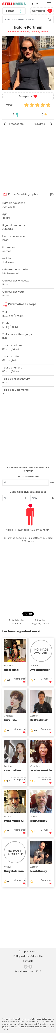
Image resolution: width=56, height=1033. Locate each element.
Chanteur (9, 715)
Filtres (10, 11)
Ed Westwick (39, 720)
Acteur (34, 715)
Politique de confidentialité (28, 956)
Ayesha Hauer (40, 670)
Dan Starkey (38, 821)
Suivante (40, 124)
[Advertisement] (28, 160)
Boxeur (7, 816)
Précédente (16, 124)
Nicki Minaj (11, 670)
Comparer (41, 11)
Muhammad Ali (14, 821)
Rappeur (8, 665)
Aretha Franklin (41, 770)
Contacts (28, 961)
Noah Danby (38, 871)
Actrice (34, 665)
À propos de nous (28, 951)
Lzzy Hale (10, 720)
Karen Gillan (12, 770)
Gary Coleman (14, 871)
